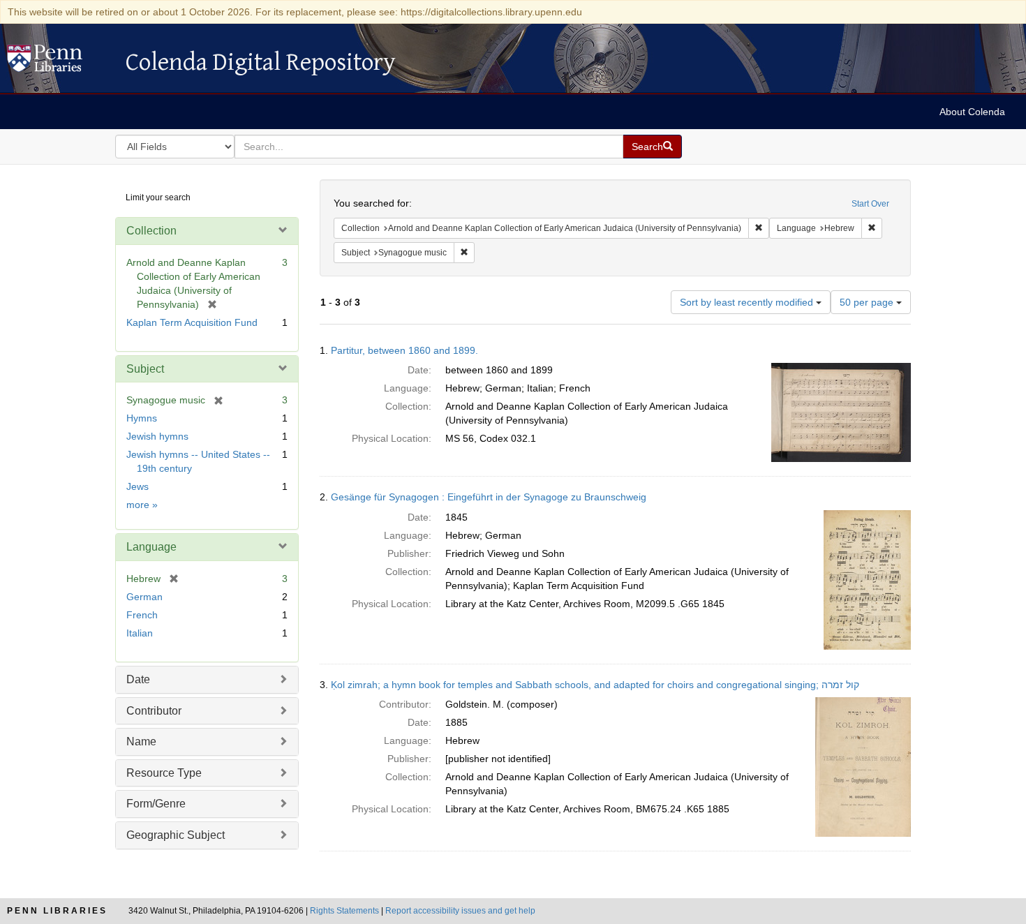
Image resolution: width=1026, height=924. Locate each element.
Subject (145, 369)
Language (151, 547)
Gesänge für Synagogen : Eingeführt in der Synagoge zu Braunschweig (488, 496)
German (144, 596)
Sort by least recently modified (748, 302)
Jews (137, 486)
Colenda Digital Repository (59, 62)
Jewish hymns (157, 436)
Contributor (153, 711)
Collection (151, 231)
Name (141, 741)
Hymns (141, 418)
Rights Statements (344, 911)
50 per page (868, 302)
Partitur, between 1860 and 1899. (404, 350)
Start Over (870, 204)
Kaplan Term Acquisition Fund (192, 322)
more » (142, 504)
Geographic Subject (175, 835)
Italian (139, 633)
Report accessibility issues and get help (460, 911)
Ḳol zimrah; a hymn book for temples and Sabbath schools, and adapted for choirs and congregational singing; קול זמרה (595, 684)
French (142, 614)
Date (138, 679)
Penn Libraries (57, 911)
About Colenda (972, 111)
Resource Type (164, 773)
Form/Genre (156, 804)
